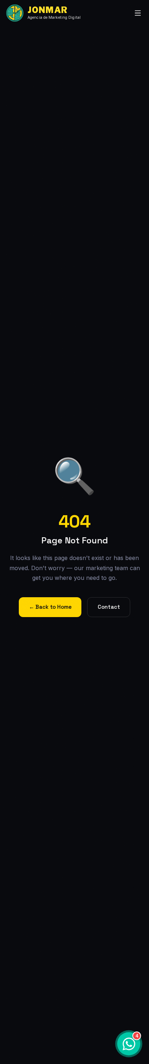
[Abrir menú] (137, 13)
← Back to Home (50, 606)
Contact (109, 606)
